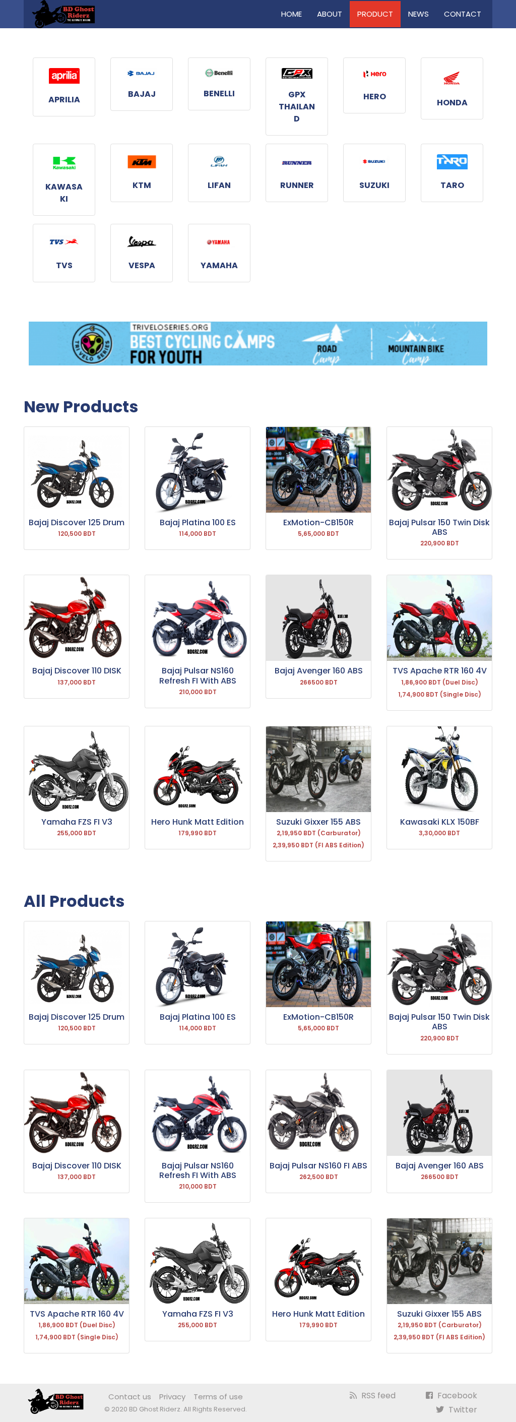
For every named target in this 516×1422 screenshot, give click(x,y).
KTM (142, 185)
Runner (297, 185)
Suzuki (374, 185)
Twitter (461, 1409)
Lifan (219, 185)
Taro (452, 185)
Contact (462, 14)
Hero (374, 96)
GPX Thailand (297, 107)
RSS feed (377, 1395)
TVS (64, 265)
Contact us (129, 1396)
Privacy (172, 1396)
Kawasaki (64, 193)
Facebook (456, 1395)
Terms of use (218, 1396)
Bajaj (142, 94)
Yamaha (219, 265)
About (329, 14)
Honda (452, 102)
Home (291, 14)
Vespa (141, 265)
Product (375, 14)
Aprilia (64, 99)
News (418, 14)
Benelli (219, 93)
